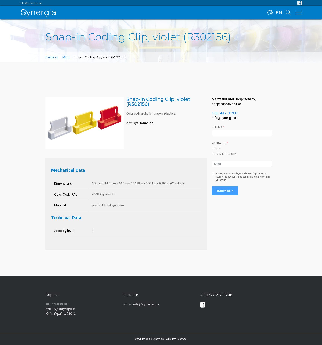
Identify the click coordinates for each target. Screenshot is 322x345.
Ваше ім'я (217, 127)
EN (279, 12)
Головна (51, 57)
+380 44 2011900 (225, 113)
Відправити (225, 190)
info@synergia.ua (31, 3)
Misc (66, 57)
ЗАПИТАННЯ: (219, 143)
